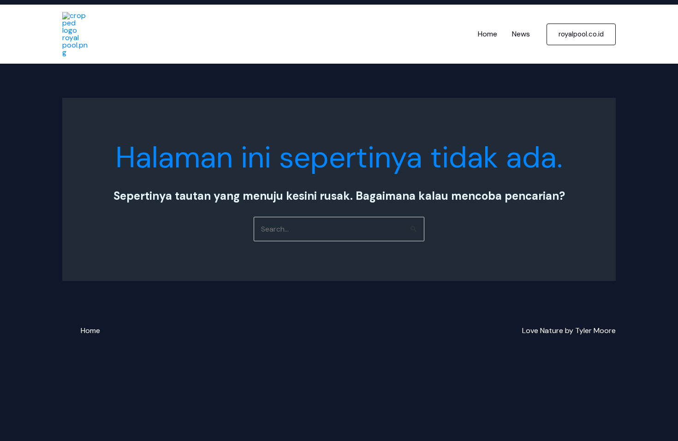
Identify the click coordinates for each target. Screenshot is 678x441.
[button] (581, 34)
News (521, 34)
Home (487, 34)
